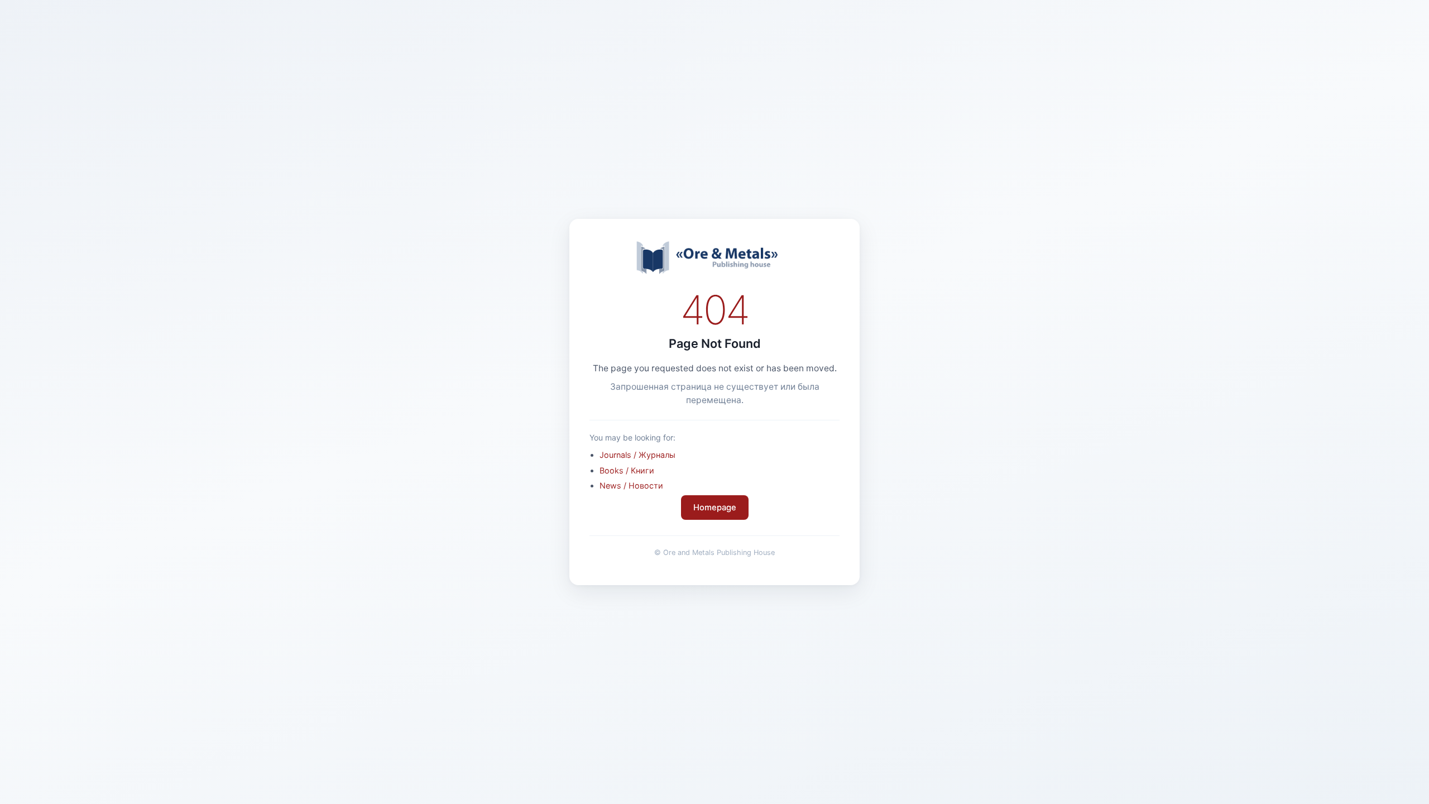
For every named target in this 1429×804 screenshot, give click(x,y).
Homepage (714, 507)
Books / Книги (627, 470)
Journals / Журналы (637, 455)
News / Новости (631, 485)
